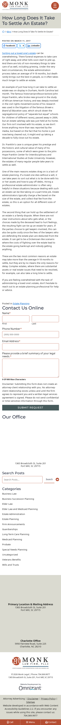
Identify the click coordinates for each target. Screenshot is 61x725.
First (4, 323)
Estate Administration (13, 514)
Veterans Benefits (11, 559)
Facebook (8, 45)
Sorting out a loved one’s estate (19, 53)
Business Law (9, 493)
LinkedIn (33, 45)
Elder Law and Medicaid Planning (20, 509)
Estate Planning (21, 303)
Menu (55, 7)
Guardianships (10, 529)
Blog (9, 31)
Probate (6, 544)
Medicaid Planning (12, 539)
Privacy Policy (48, 698)
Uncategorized (10, 554)
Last (34, 323)
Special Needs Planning (14, 549)
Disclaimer (33, 698)
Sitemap (30, 702)
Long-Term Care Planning (15, 534)
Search (49, 479)
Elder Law (7, 503)
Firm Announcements (13, 524)
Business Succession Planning (18, 498)
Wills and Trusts (10, 564)
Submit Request (30, 407)
